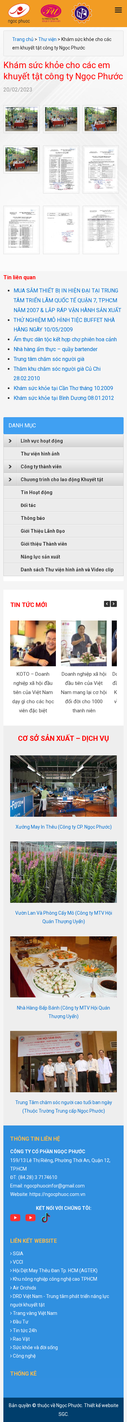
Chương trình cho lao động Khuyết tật (62, 479)
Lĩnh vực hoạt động (42, 441)
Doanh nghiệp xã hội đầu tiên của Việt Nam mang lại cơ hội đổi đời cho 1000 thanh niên (84, 692)
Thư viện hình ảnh (40, 453)
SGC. (64, 1414)
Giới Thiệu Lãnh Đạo (43, 531)
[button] (114, 604)
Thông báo (33, 518)
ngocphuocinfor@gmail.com (54, 1186)
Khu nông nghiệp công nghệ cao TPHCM (55, 1279)
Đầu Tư (20, 1321)
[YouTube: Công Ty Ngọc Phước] (30, 1220)
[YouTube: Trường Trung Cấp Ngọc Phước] (15, 1220)
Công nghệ (24, 1356)
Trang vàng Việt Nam (35, 1313)
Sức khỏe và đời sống (35, 1347)
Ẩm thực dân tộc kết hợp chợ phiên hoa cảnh (65, 339)
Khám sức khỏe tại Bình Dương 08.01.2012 (64, 398)
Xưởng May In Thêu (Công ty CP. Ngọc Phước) (64, 827)
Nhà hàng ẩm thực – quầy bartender (56, 349)
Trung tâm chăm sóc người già (49, 359)
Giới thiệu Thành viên (44, 544)
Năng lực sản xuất (40, 557)
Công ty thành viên (41, 466)
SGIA (18, 1253)
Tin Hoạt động (36, 492)
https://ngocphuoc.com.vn (57, 1194)
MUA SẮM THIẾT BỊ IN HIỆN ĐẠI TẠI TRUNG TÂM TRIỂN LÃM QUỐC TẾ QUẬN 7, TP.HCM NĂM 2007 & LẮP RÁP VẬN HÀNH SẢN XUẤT (67, 300)
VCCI (18, 1262)
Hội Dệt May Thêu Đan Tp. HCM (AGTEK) (55, 1270)
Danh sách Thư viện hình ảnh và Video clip (67, 569)
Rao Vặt (21, 1339)
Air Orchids (24, 1288)
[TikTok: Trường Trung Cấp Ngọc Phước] (46, 1220)
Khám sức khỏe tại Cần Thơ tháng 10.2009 (63, 388)
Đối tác (28, 505)
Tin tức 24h (25, 1330)
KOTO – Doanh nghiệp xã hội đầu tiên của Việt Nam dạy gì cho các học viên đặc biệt (33, 692)
